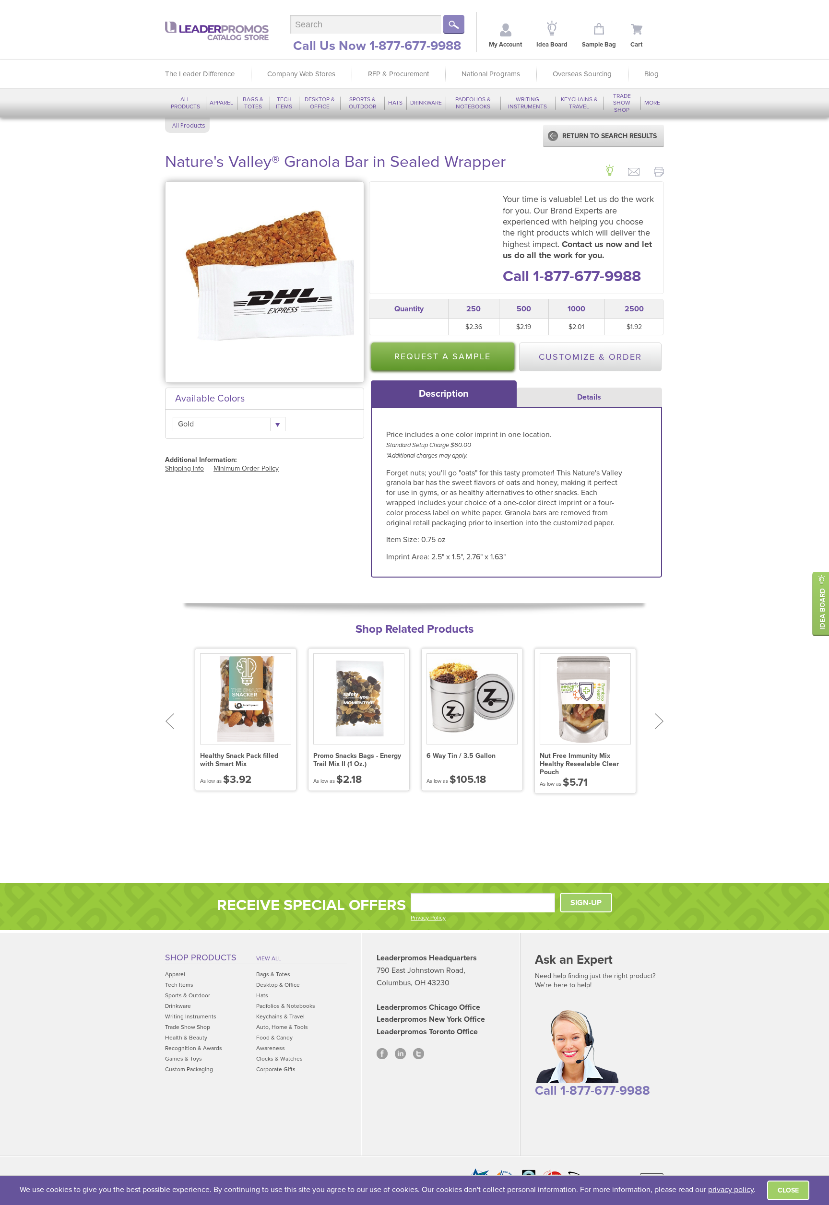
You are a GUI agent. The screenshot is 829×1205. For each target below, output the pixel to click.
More (652, 102)
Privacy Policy (428, 917)
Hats (395, 102)
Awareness (270, 1048)
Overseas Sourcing (582, 74)
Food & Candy (274, 1037)
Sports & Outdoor (362, 102)
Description (444, 394)
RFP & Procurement (398, 74)
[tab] (444, 393)
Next (659, 721)
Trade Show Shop (622, 103)
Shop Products (201, 957)
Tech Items (284, 102)
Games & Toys (183, 1058)
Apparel (221, 102)
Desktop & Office (320, 102)
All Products (185, 102)
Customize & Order (590, 357)
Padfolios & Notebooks (473, 102)
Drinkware (426, 102)
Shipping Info (184, 468)
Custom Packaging (189, 1069)
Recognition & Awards (193, 1048)
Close (788, 1190)
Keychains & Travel (579, 102)
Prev (169, 721)
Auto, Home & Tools (282, 1027)
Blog (651, 74)
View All (268, 958)
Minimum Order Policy (246, 468)
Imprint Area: (408, 557)
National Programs (491, 74)
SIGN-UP (586, 903)
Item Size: (403, 539)
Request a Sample (442, 356)
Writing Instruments (527, 102)
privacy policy (731, 1189)
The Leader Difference (200, 74)
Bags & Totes (253, 102)
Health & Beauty (186, 1037)
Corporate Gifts (276, 1069)
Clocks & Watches (279, 1058)
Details (589, 397)
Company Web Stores (301, 74)
